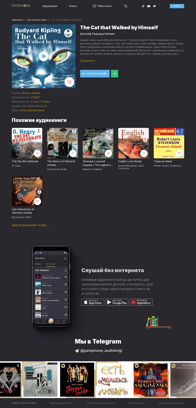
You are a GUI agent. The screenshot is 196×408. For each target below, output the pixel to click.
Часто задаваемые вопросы (171, 403)
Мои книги (104, 6)
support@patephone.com (61, 403)
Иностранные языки (37, 20)
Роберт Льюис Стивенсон (167, 165)
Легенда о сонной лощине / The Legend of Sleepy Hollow (97, 163)
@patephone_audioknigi (101, 350)
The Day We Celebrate (25, 161)
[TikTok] (143, 6)
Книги (73, 6)
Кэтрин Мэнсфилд (127, 165)
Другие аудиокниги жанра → (31, 225)
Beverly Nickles (31, 92)
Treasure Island (163, 161)
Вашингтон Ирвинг (92, 169)
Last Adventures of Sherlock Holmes (23, 211)
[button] (177, 6)
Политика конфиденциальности (101, 403)
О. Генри (16, 165)
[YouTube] (149, 6)
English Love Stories (130, 161)
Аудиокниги (50, 6)
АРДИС (35, 97)
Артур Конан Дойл (57, 169)
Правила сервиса (137, 403)
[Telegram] (154, 6)
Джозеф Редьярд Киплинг (97, 33)
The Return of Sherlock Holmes (61, 163)
